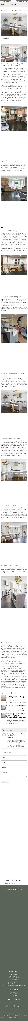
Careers (17, 1014)
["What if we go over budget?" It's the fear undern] (14, 862)
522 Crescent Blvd (14, 976)
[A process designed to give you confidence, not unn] (14, 811)
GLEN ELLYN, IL (14, 971)
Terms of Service (9, 1015)
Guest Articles (21, 1015)
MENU (25, 4)
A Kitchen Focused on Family (16, 706)
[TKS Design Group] (8, 4)
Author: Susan (5, 38)
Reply (24, 733)
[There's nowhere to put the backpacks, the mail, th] (14, 845)
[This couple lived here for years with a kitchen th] (14, 828)
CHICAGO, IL (14, 989)
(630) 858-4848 (22, 1)
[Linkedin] (19, 1000)
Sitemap (10, 1014)
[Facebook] (12, 1000)
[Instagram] (9, 1000)
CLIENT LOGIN (5, 1)
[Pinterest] (16, 1000)
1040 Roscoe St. (14, 992)
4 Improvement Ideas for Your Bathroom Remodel (15, 697)
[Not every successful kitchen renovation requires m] (14, 794)
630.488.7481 (14, 995)
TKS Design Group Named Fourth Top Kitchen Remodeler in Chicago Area (16, 715)
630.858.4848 (14, 979)
